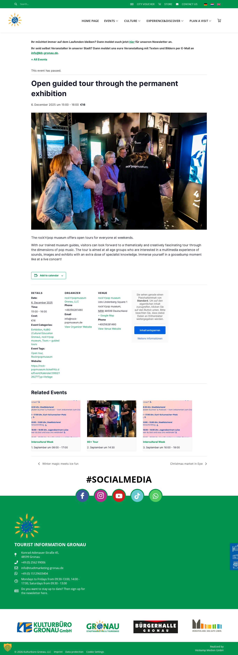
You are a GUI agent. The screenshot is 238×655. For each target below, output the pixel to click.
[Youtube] (119, 496)
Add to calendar (49, 275)
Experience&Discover (163, 21)
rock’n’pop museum (109, 297)
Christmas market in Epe (187, 463)
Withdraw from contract (30, 645)
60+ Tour (92, 441)
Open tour (37, 353)
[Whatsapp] (156, 496)
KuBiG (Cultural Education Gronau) (42, 333)
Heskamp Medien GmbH (209, 650)
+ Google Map (106, 315)
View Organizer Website (78, 326)
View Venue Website (109, 328)
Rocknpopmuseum (41, 356)
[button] (7, 647)
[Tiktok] (137, 496)
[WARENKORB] (219, 19)
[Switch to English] (219, 4)
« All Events (39, 59)
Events (109, 21)
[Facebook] (82, 496)
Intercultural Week (42, 441)
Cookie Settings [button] (95, 651)
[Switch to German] (205, 4)
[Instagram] (101, 496)
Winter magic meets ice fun (59, 463)
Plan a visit (199, 21)
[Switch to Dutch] (212, 4)
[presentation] (55, 418)
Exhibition (36, 329)
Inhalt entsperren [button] (150, 330)
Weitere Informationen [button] (149, 338)
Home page (90, 21)
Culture (130, 21)
